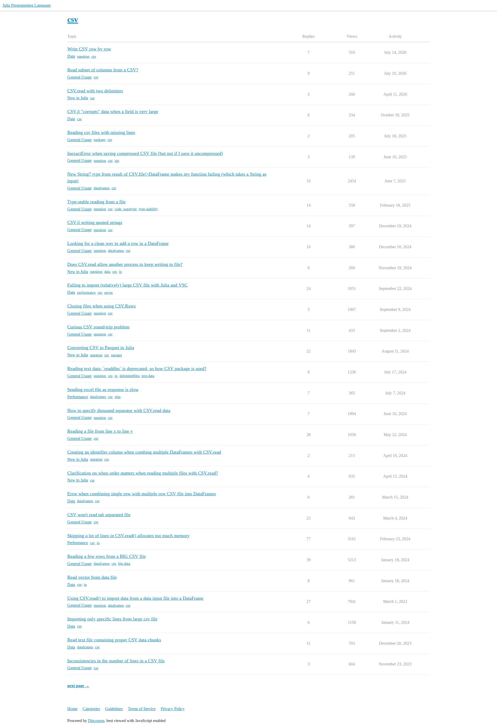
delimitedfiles (130, 376)
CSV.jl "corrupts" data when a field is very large (112, 111)
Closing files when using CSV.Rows (101, 306)
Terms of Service (142, 709)
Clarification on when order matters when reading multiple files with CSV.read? (142, 473)
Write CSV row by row (89, 48)
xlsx (118, 397)
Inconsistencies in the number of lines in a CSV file (116, 660)
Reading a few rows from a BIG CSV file (106, 556)
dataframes (101, 188)
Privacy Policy (173, 709)
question (83, 56)
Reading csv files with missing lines (101, 132)
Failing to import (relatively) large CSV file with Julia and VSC (127, 285)
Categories (91, 709)
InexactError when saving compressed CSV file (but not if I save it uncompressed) (145, 153)
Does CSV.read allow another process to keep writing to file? (124, 264)
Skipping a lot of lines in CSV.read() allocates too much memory (128, 535)
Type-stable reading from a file (96, 201)
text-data (148, 376)
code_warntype (126, 209)
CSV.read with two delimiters (95, 90)
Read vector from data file (92, 577)
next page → (78, 686)
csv (93, 56)
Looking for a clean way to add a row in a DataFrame (118, 243)
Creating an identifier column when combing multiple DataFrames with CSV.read (144, 452)
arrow (108, 293)
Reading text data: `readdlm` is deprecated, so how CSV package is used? (136, 368)
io (120, 272)
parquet (116, 355)
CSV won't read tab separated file (98, 514)
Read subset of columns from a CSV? (102, 69)
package (99, 140)
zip (117, 161)
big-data (124, 564)
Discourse (96, 720)
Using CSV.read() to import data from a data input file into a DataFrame (135, 598)
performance (86, 293)
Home (72, 709)
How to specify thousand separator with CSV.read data (118, 410)
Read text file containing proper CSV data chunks (114, 639)
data (107, 272)
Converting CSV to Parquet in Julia (100, 347)
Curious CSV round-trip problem (98, 326)
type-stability (148, 209)
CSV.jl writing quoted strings (94, 222)
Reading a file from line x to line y (100, 431)
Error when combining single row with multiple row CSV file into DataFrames (141, 493)
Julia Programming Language (27, 5)
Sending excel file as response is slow (102, 389)
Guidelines (114, 709)
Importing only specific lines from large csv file (112, 618)
